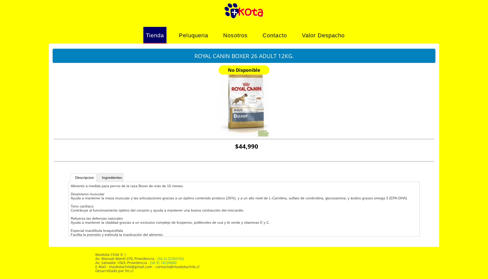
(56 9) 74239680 (163, 262)
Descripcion (84, 178)
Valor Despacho (323, 35)
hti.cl (129, 270)
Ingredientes (112, 178)
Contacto (275, 35)
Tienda (155, 35)
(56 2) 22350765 (171, 258)
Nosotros (235, 35)
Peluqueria (193, 35)
